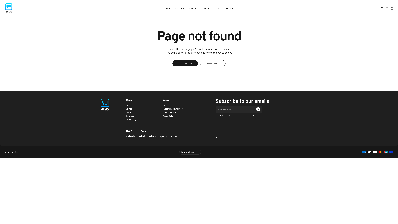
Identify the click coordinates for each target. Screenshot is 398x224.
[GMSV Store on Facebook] (217, 137)
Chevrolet (130, 109)
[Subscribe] (258, 109)
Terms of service (169, 112)
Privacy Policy (168, 116)
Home (128, 105)
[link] (152, 136)
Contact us (167, 105)
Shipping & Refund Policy (173, 109)
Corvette (129, 112)
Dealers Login (131, 119)
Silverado (130, 116)
